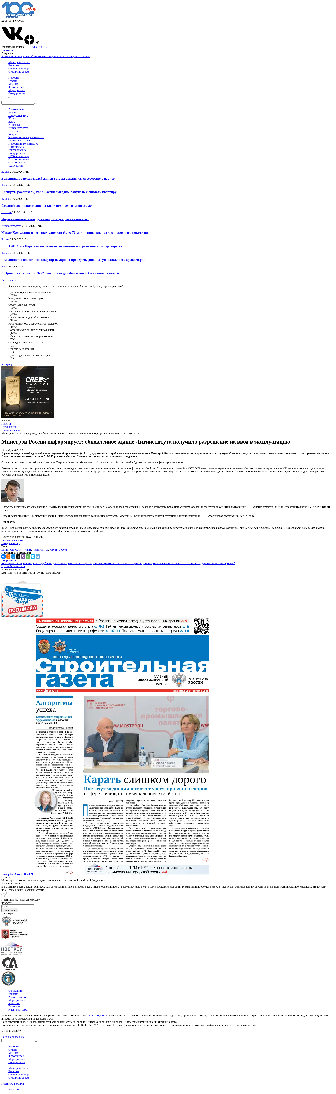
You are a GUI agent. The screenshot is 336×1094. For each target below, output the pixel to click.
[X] (18, 556)
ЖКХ (11, 121)
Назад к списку (10, 543)
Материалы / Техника (21, 140)
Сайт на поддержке (12, 1036)
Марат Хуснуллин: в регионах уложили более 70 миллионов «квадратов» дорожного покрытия (74, 232)
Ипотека (13, 131)
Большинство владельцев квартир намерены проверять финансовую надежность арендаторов (73, 260)
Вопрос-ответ (9, 560)
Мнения (13, 1052)
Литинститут (40, 549)
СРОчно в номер (18, 68)
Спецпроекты (16, 153)
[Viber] (23, 556)
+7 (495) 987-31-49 (36, 46)
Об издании (15, 990)
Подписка (14, 1006)
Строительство (17, 162)
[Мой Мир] (13, 556)
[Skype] (33, 556)
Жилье (12, 118)
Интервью (14, 124)
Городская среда (18, 115)
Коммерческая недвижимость (26, 137)
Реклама (13, 993)
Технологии (15, 165)
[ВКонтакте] (3, 556)
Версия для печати (12, 540)
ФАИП (19, 549)
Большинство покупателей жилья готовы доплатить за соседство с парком (45, 56)
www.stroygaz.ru (97, 1015)
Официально (16, 146)
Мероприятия (16, 1000)
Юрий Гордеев (58, 549)
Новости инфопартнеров (23, 143)
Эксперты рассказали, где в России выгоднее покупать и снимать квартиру (59, 192)
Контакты (14, 1003)
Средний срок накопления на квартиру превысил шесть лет (47, 205)
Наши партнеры (18, 1009)
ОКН (28, 549)
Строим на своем (18, 71)
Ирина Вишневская (13, 566)
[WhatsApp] (28, 556)
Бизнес (12, 112)
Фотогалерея (16, 1055)
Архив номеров (17, 996)
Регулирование (17, 149)
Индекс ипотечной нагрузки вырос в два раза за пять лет (45, 219)
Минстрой (7, 549)
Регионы (13, 65)
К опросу (6, 364)
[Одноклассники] (8, 556)
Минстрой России (19, 62)
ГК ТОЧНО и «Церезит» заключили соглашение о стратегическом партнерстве (61, 246)
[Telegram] (38, 556)
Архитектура (16, 108)
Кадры (12, 134)
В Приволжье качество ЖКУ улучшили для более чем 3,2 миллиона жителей (60, 273)
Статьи (12, 1049)
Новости (13, 1046)
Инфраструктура (18, 127)
